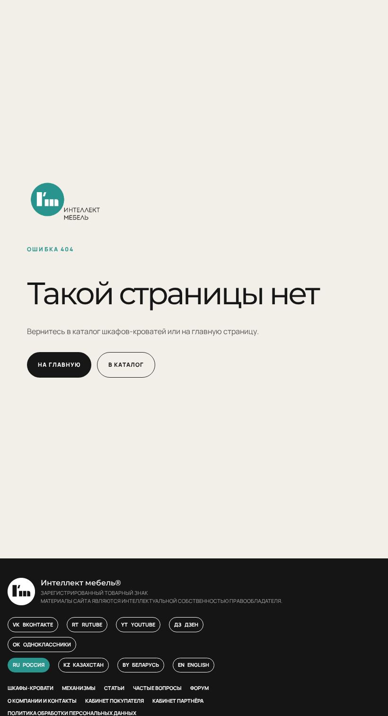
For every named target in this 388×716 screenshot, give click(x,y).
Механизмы (79, 687)
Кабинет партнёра (177, 700)
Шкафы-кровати (30, 687)
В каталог (126, 365)
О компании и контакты (42, 700)
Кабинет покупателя (114, 700)
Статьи (114, 687)
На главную (59, 365)
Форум (199, 687)
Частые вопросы (157, 687)
